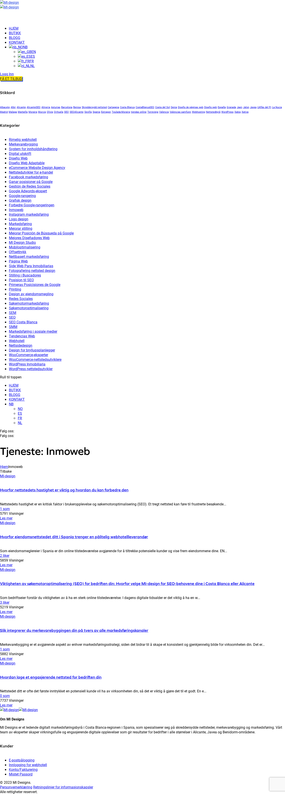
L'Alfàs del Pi (264, 107)
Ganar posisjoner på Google (31, 181)
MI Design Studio (22, 242)
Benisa (77, 107)
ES (20, 413)
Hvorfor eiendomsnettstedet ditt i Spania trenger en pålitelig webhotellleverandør (74, 536)
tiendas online (139, 111)
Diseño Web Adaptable (27, 162)
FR (20, 418)
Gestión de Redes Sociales (29, 186)
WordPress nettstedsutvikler (31, 368)
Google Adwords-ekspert (28, 191)
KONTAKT (17, 399)
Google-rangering (22, 195)
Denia (174, 107)
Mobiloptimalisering (24, 247)
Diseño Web (18, 158)
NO (20, 408)
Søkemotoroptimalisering (29, 308)
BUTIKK (15, 390)
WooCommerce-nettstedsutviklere (35, 359)
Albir (13, 107)
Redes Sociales (21, 298)
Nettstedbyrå (213, 111)
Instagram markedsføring (29, 214)
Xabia (237, 111)
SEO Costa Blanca (23, 322)
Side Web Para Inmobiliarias (31, 265)
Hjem (4, 466)
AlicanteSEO (34, 107)
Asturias (55, 107)
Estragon (106, 111)
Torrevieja (152, 111)
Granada (231, 107)
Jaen (239, 107)
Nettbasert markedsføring (29, 256)
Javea (253, 107)
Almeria (45, 107)
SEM (12, 312)
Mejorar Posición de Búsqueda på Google (41, 233)
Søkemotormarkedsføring (29, 303)
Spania (96, 111)
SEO (66, 111)
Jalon (246, 107)
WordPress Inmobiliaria (27, 364)
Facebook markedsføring (28, 176)
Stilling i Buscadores (25, 275)
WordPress (227, 111)
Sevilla (88, 111)
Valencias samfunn (180, 111)
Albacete (5, 107)
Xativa (245, 111)
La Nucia (277, 107)
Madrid (4, 111)
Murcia (42, 111)
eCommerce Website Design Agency (37, 167)
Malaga (13, 111)
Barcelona (66, 107)
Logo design (18, 219)
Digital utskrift (20, 153)
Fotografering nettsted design (32, 270)
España (222, 107)
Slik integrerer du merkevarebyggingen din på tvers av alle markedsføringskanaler (74, 630)
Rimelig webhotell (23, 139)
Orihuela (58, 111)
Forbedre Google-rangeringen (31, 205)
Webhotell (16, 340)
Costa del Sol (162, 107)
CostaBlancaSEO (145, 107)
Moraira (32, 111)
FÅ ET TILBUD (11, 78)
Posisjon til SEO (21, 279)
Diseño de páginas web (190, 107)
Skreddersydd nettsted (94, 107)
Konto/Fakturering (23, 769)
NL (20, 422)
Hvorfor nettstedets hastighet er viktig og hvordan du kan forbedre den (64, 490)
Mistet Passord (21, 774)
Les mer (6, 518)
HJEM (13, 385)
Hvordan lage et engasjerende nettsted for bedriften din (51, 677)
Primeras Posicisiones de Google (34, 284)
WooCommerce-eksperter (28, 354)
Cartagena (113, 107)
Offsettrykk (17, 251)
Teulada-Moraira (121, 111)
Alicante (21, 107)
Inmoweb (16, 209)
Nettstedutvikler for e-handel (31, 172)
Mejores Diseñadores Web (29, 237)
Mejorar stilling (20, 228)
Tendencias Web (22, 336)
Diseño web (210, 107)
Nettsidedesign (20, 345)
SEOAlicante (76, 111)
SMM (13, 326)
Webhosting (198, 111)
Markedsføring (20, 223)
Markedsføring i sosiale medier (33, 331)
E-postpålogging (22, 760)
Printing (15, 289)
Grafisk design (20, 200)
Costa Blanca (127, 107)
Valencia (164, 111)
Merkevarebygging (23, 144)
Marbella (23, 111)
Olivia (50, 111)
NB (11, 404)
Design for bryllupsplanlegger (32, 350)
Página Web (18, 261)
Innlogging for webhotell (28, 764)
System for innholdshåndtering (33, 148)
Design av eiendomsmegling (31, 293)
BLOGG (14, 394)
